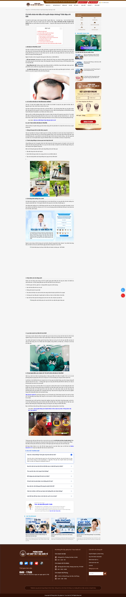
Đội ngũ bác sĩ (56, 5)
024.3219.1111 (83, 2)
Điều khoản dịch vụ (93, 559)
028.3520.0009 (93, 2)
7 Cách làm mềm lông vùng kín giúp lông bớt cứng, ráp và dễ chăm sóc (91, 77)
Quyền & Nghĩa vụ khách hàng (96, 553)
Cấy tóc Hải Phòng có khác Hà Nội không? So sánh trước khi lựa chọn (91, 55)
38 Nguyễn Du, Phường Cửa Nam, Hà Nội (68, 557)
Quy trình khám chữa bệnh (95, 556)
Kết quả (76, 5)
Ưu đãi (70, 5)
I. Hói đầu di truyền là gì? (42, 31)
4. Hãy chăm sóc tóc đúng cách (44, 40)
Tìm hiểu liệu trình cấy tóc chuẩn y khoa (84, 52)
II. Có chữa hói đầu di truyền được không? (45, 33)
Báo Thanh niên (57, 510)
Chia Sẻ (90, 5)
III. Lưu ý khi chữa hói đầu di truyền (44, 34)
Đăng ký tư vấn (64, 235)
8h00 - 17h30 (25, 572)
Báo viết (83, 5)
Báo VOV (51, 510)
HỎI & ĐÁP (97, 5)
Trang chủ (28, 9)
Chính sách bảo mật (94, 562)
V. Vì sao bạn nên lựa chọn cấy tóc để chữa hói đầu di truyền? (49, 43)
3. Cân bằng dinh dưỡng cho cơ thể (44, 38)
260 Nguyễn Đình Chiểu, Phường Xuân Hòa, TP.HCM (70, 566)
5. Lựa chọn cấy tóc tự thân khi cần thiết (45, 41)
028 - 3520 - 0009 (62, 569)
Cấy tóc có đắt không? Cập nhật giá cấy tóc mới (44, 120)
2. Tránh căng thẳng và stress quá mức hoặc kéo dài (48, 37)
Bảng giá (64, 5)
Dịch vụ (48, 5)
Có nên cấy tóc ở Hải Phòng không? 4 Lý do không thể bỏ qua (92, 70)
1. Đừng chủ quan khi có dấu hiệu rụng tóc (46, 36)
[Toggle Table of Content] (60, 28)
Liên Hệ (91, 565)
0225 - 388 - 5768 (62, 578)
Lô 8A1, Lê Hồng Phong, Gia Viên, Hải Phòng (68, 576)
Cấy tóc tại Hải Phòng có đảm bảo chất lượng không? (92, 62)
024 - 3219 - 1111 (61, 559)
